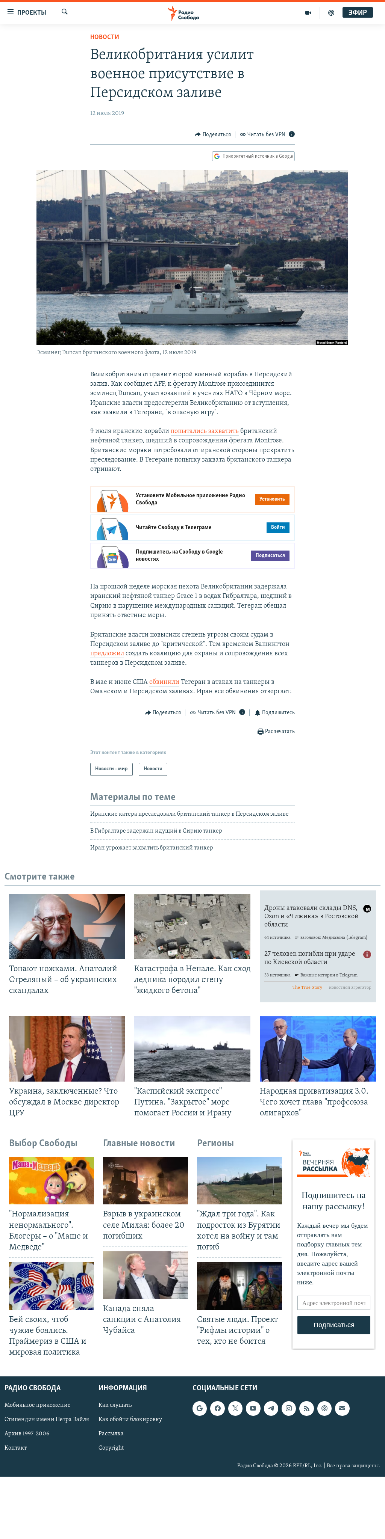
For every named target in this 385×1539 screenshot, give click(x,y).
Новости (104, 37)
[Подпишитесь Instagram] (289, 1408)
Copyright (111, 1448)
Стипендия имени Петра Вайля (47, 1420)
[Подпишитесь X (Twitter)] (235, 1408)
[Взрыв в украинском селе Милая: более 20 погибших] (145, 1180)
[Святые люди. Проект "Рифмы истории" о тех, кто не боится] (239, 1286)
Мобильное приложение (38, 1405)
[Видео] (308, 12)
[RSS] (306, 1408)
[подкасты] (331, 12)
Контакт (16, 1448)
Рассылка (111, 1434)
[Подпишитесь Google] (199, 1408)
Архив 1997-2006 (27, 1434)
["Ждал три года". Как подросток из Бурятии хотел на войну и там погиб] (239, 1180)
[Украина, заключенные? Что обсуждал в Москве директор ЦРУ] (67, 1049)
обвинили (164, 682)
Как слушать (115, 1405)
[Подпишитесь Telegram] (271, 1408)
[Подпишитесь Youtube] (253, 1408)
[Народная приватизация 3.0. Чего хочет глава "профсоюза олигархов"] (318, 1049)
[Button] (213, 135)
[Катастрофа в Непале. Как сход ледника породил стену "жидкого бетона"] (192, 926)
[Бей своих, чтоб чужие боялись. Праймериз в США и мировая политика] (51, 1286)
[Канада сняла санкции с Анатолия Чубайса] (145, 1275)
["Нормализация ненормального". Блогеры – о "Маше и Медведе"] (51, 1180)
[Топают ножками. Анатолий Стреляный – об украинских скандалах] (67, 926)
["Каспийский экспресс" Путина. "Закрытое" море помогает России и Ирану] (192, 1049)
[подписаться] (342, 1408)
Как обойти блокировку (130, 1420)
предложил (107, 653)
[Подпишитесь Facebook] (217, 1408)
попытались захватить (205, 431)
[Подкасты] (324, 1408)
